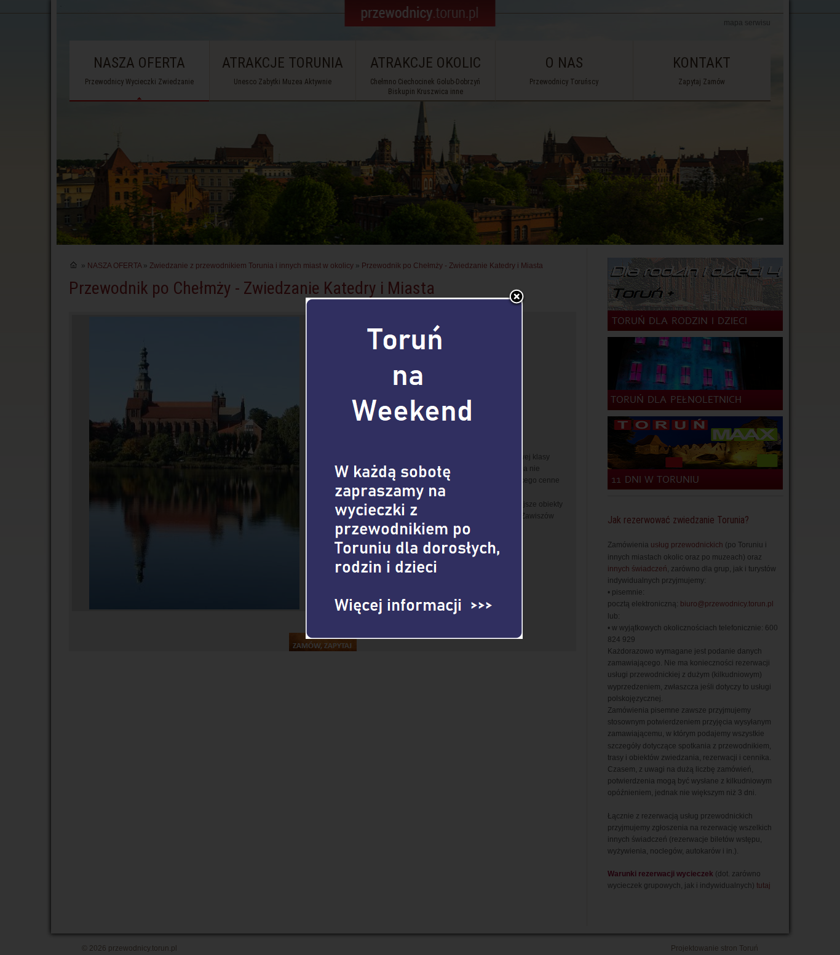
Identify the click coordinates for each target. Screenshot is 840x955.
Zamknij (516, 297)
